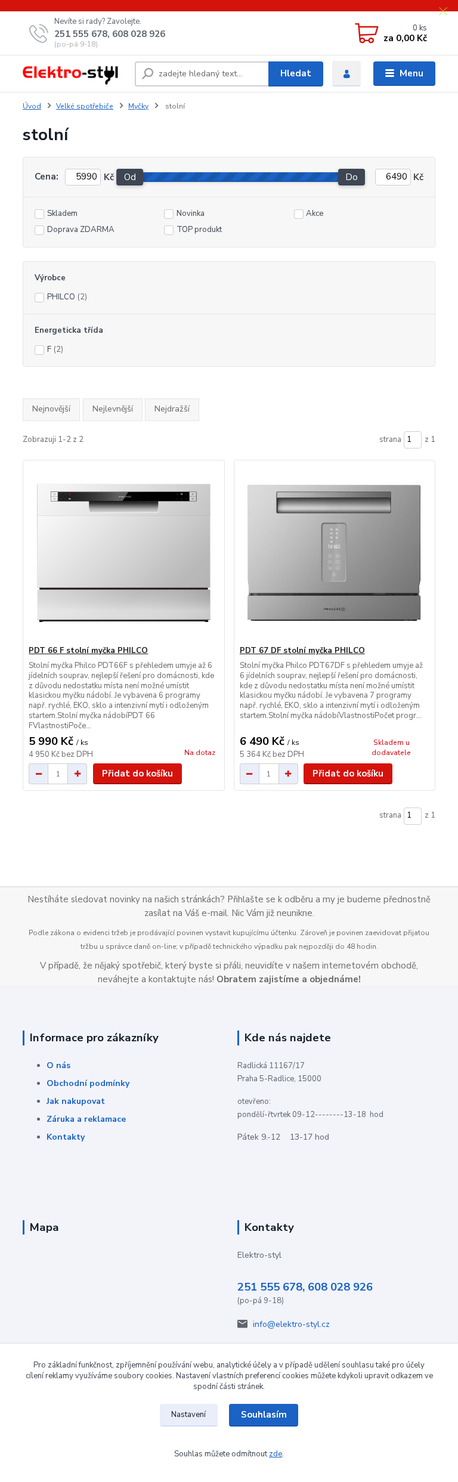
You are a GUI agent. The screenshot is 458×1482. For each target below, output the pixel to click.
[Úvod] (74, 74)
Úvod (32, 106)
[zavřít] (443, 11)
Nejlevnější (112, 408)
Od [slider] (130, 177)
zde (275, 1454)
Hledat (295, 73)
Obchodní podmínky (88, 1083)
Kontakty (66, 1137)
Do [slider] (352, 177)
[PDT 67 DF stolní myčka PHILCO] (334, 553)
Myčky (138, 106)
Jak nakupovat (76, 1101)
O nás (58, 1065)
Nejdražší (172, 408)
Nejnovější (51, 408)
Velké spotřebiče (84, 106)
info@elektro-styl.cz (291, 1324)
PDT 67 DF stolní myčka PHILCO (302, 650)
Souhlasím (264, 1415)
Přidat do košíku (137, 773)
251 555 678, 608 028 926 (109, 34)
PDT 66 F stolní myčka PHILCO (88, 650)
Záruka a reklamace (86, 1119)
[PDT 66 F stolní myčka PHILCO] (123, 553)
